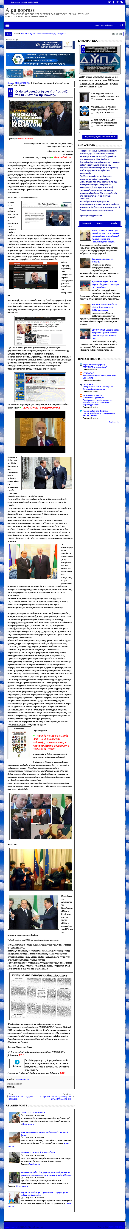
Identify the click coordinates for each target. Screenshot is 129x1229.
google (117, 2)
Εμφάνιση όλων (114, 422)
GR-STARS (88, 384)
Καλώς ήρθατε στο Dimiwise (95, 411)
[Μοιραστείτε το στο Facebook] (17, 1083)
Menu (7, 2)
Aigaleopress (20, 10)
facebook (113, 2)
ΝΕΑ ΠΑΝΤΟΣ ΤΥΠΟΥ (92, 395)
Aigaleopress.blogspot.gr (94, 365)
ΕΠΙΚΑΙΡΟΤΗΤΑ (22, 1079)
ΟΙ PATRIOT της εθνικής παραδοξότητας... (37, 34)
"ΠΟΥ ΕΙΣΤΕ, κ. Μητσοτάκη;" (95, 367)
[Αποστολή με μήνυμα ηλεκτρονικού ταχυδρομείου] (8, 1083)
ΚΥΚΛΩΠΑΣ (88, 373)
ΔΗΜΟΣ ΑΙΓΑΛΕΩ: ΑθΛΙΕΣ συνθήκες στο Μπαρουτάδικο (104, 121)
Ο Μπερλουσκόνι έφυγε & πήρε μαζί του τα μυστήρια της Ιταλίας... (41, 93)
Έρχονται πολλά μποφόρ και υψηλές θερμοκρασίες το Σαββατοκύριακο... (104, 307)
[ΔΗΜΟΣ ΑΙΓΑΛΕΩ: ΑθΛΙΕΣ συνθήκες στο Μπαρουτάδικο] (84, 124)
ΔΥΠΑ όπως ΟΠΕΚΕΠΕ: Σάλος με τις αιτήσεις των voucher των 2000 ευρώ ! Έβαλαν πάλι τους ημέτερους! (99, 78)
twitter (109, 2)
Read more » (28, 1124)
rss (122, 2)
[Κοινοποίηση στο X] (14, 1083)
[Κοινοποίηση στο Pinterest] (20, 1083)
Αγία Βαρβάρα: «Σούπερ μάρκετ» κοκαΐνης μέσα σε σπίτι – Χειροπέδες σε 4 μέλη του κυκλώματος (105, 95)
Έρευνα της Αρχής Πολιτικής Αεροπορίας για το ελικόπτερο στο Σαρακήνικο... (105, 284)
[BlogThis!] (11, 1083)
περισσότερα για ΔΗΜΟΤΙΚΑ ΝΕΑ (100, 137)
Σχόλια (100, 223)
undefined (40, 1115)
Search (121, 25)
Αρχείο (114, 223)
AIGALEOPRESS (116, 1227)
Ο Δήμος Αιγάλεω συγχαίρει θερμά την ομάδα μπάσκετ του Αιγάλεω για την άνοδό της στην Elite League (105, 108)
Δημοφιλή (86, 223)
